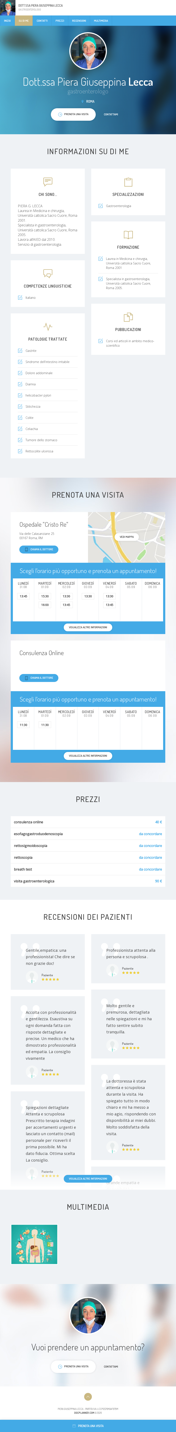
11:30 (23, 725)
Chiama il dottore (41, 549)
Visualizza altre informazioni (88, 1178)
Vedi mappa (127, 536)
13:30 (66, 596)
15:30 (45, 596)
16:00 (45, 605)
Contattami (111, 114)
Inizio (7, 20)
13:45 (23, 596)
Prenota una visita (91, 1426)
